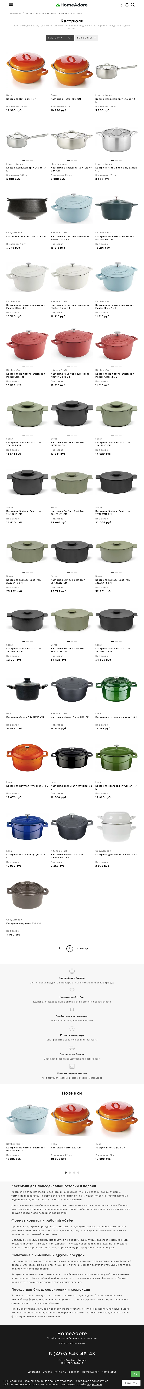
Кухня (28, 13)
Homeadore (15, 13)
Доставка (34, 1372)
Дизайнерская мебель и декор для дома (72, 1335)
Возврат (74, 1372)
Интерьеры (109, 1372)
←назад (82, 948)
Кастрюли (55, 38)
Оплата (47, 1372)
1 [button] (65, 1173)
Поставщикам (90, 1372)
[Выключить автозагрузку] (135, 1374)
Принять (131, 1382)
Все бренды (85, 38)
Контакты (60, 1372)
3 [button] (74, 1173)
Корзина (127, 4)
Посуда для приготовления (51, 13)
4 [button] (78, 1173)
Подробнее (94, 1385)
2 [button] (70, 1173)
